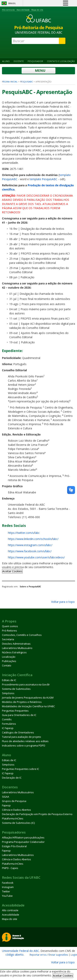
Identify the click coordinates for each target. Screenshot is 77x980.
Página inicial (10, 81)
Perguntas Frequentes (15, 710)
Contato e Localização (61, 61)
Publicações (9, 661)
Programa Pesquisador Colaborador (23, 842)
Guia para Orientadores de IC (19, 715)
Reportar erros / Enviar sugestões (49, 954)
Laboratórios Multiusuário (17, 648)
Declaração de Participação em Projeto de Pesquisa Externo (37, 814)
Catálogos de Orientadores (18, 732)
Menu (39, 70)
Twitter (6, 891)
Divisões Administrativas (16, 643)
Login (74, 954)
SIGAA (5, 796)
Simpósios (8, 693)
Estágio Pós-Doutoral (14, 846)
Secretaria (8, 639)
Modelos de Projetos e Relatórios (22, 702)
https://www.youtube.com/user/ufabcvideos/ (36, 557)
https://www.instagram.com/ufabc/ (30, 545)
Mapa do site (37, 10)
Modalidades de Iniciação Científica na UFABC (28, 706)
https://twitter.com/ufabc (24, 533)
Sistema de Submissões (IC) (18, 823)
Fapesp (6, 805)
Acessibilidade (23, 10)
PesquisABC (26, 81)
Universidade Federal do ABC (20, 951)
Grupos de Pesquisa (14, 801)
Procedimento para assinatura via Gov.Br (26, 684)
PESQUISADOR (35, 61)
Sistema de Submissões (16, 689)
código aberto (14, 954)
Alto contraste (8, 10)
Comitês (7, 719)
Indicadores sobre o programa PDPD (23, 745)
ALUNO (6, 61)
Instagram (8, 887)
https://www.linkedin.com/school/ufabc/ (33, 539)
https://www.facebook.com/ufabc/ (30, 551)
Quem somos (10, 626)
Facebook (7, 882)
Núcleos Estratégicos (14, 652)
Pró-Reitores (9, 630)
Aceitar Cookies (12, 571)
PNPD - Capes (10, 868)
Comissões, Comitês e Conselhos (22, 635)
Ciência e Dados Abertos (16, 810)
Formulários (9, 723)
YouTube (7, 896)
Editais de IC (9, 680)
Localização (8, 656)
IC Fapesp (7, 728)
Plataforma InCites (12, 818)
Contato (6, 665)
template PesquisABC (43, 179)
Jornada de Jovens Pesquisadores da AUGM (28, 697)
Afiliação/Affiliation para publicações (23, 837)
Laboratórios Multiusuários (18, 792)
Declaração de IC (12, 777)
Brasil (12, 3)
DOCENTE (19, 61)
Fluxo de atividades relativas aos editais (25, 741)
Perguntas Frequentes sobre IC (20, 769)
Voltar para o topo (62, 602)
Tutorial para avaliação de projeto (21, 737)
